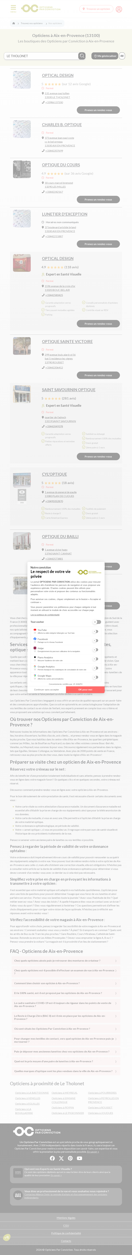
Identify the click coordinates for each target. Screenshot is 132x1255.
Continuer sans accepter (46, 689)
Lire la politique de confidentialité (45, 615)
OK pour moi (85, 689)
